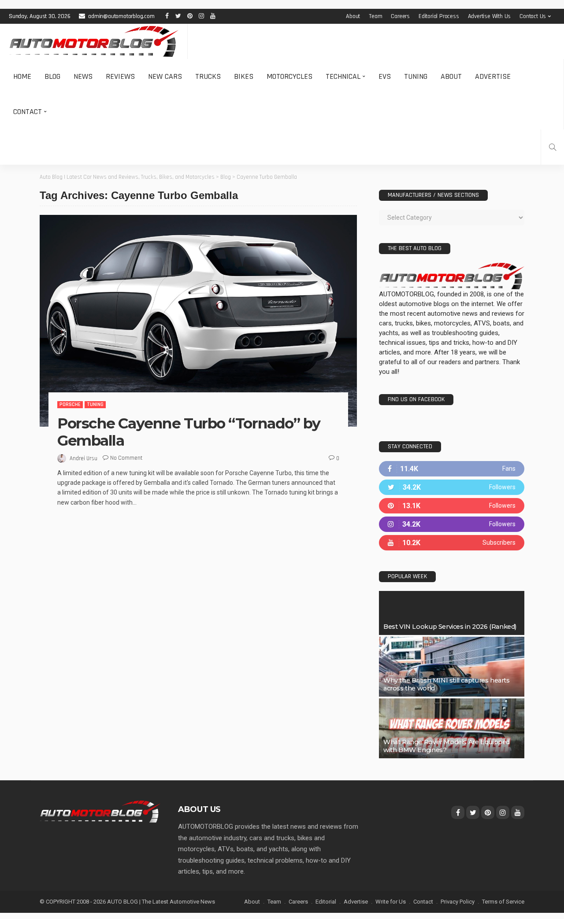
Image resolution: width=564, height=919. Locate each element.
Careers (400, 16)
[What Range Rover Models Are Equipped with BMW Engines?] (451, 728)
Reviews (120, 76)
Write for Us (390, 901)
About (353, 16)
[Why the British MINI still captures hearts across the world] (451, 667)
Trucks (208, 76)
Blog (52, 76)
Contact (27, 112)
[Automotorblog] (93, 41)
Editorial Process (439, 16)
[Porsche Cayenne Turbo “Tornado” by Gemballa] (198, 320)
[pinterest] (451, 505)
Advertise (493, 76)
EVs (384, 76)
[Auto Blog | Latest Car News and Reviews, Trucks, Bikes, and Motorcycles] (100, 811)
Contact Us (532, 16)
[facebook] (451, 468)
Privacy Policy (458, 901)
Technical (343, 76)
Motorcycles (289, 76)
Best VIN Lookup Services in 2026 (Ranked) (449, 627)
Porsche (70, 404)
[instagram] (451, 524)
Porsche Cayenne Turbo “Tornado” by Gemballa (188, 432)
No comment (126, 457)
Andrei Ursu (83, 458)
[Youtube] (451, 542)
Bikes (243, 76)
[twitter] (451, 487)
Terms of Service (503, 901)
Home (22, 76)
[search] (552, 147)
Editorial (325, 901)
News (83, 76)
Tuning (415, 76)
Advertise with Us (489, 16)
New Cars (165, 76)
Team (375, 16)
